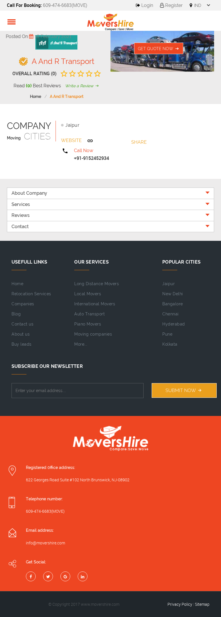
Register (173, 5)
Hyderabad (173, 324)
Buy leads (22, 344)
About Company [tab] (29, 193)
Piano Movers (87, 324)
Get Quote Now (156, 48)
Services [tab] (21, 204)
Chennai (170, 314)
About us (21, 334)
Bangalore (172, 304)
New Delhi (172, 294)
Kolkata (170, 344)
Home (35, 96)
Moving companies (93, 334)
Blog (16, 314)
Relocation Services (31, 294)
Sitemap (202, 604)
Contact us (22, 324)
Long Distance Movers (96, 283)
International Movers (94, 304)
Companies (23, 304)
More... (80, 344)
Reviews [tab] (21, 215)
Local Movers (87, 294)
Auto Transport (89, 314)
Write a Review (79, 86)
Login (146, 5)
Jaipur (72, 125)
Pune (167, 334)
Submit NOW (181, 390)
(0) (29, 85)
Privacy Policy (179, 604)
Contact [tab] (20, 226)
